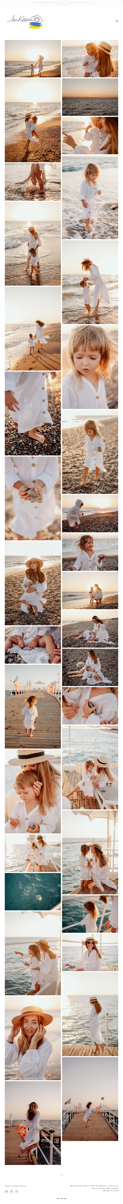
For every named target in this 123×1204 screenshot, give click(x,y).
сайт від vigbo (61, 1198)
